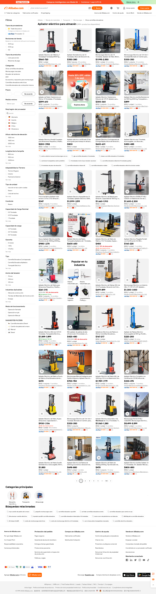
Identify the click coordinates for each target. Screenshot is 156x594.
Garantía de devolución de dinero (45, 540)
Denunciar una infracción (103, 558)
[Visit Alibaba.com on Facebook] (127, 560)
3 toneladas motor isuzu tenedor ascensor (83, 161)
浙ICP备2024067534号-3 (132, 591)
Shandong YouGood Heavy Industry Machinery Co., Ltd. (51, 206)
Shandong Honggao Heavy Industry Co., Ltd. (79, 148)
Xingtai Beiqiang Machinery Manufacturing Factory (136, 64)
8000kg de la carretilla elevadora (134, 516)
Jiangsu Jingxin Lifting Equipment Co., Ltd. (51, 429)
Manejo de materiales (53, 20)
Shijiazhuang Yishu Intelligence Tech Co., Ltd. (51, 148)
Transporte (66, 20)
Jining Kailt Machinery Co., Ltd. (77, 248)
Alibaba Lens (14, 575)
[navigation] (20, 251)
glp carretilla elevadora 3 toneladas (84, 156)
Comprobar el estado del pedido (136, 544)
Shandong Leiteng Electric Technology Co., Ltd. (108, 428)
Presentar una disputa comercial (106, 544)
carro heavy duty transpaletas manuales (96, 521)
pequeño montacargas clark (43, 511)
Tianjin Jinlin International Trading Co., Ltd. (136, 248)
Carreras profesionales (11, 548)
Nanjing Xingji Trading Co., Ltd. (105, 148)
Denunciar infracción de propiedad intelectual (106, 553)
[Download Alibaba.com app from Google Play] (144, 575)
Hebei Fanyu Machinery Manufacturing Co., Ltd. (136, 472)
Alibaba (40, 20)
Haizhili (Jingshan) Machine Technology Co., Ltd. (108, 206)
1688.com (56, 584)
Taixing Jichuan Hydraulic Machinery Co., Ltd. (108, 64)
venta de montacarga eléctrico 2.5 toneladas (64, 521)
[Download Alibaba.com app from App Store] (129, 575)
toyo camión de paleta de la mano (19, 511)
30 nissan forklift (14, 521)
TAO (94, 584)
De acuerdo (28, 94)
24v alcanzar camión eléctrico (18, 516)
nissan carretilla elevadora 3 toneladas (112, 156)
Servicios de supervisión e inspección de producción (47, 553)
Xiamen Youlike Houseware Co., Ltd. (79, 385)
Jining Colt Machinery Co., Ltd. (77, 343)
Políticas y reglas (40, 558)
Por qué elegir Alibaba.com (13, 536)
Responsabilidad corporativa (13, 544)
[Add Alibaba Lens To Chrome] (35, 575)
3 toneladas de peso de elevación (51, 165)
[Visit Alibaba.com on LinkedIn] (131, 560)
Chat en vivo (99, 540)
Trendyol (100, 584)
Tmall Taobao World (67, 584)
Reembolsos (99, 548)
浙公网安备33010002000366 (113, 591)
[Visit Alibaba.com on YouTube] (144, 560)
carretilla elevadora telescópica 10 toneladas (74, 516)
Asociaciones (130, 552)
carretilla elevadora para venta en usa (121, 511)
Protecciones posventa (42, 548)
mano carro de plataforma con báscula (106, 516)
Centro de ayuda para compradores (107, 536)
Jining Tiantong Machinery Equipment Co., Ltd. (51, 298)
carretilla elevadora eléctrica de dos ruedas (126, 165)
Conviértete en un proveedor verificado (139, 548)
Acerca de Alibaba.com (12, 531)
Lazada (78, 584)
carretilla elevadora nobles (99, 165)
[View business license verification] (97, 591)
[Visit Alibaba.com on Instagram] (139, 560)
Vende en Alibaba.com (133, 536)
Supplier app (89, 575)
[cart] (118, 8)
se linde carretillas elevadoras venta (92, 511)
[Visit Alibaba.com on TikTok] (148, 560)
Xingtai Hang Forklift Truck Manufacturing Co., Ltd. (79, 64)
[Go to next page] (111, 481)
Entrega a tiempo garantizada (44, 544)
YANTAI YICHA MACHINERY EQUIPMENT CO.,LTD (136, 341)
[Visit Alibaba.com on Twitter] (135, 560)
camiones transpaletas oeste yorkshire (53, 161)
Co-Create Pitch (9, 540)
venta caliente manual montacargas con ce (54, 156)
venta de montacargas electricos (35, 521)
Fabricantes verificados (72, 536)
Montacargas (77, 20)
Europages (108, 584)
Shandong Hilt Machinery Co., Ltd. (50, 64)
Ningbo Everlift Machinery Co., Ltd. (135, 148)
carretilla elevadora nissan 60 (76, 165)
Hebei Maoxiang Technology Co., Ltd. (108, 341)
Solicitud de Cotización (72, 540)
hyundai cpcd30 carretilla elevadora (44, 516)
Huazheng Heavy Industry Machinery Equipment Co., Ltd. (136, 106)
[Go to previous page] (77, 481)
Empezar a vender (131, 540)
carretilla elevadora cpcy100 (67, 511)
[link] (153, 574)
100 (106, 481)
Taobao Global (86, 584)
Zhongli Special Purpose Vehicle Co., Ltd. (51, 248)
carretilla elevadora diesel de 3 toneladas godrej (116, 161)
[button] (89, 8)
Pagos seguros (39, 536)
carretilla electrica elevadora (123, 521)
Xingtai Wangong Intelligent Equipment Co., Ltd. (51, 106)
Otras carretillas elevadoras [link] (94, 20)
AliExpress (47, 584)
